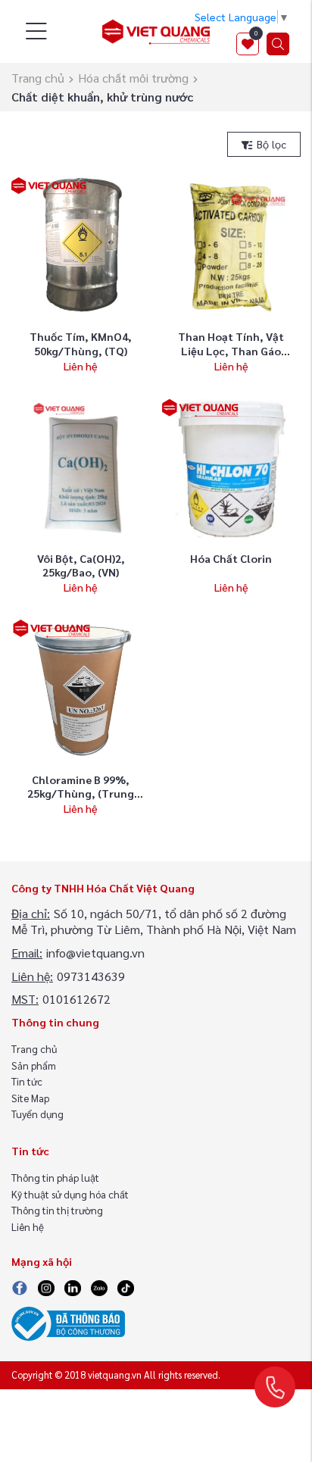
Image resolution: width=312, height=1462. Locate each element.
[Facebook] (19, 1286)
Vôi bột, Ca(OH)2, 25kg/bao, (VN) (81, 565)
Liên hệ (27, 1226)
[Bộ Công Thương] (68, 1322)
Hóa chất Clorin (231, 558)
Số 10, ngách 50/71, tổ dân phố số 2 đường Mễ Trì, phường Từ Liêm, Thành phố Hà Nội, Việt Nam (153, 921)
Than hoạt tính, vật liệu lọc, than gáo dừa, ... (231, 350)
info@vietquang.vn (95, 953)
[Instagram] (46, 1286)
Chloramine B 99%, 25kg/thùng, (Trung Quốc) (80, 793)
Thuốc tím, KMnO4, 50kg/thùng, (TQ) (81, 344)
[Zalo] (99, 1286)
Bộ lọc (270, 144)
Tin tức (26, 1081)
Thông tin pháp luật (55, 1177)
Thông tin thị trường (57, 1210)
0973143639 (91, 976)
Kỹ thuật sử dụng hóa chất (70, 1194)
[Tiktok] (125, 1286)
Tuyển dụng (37, 1113)
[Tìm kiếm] (278, 44)
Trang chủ (37, 78)
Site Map (30, 1098)
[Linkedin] (72, 1286)
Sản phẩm (33, 1065)
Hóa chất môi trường (133, 78)
